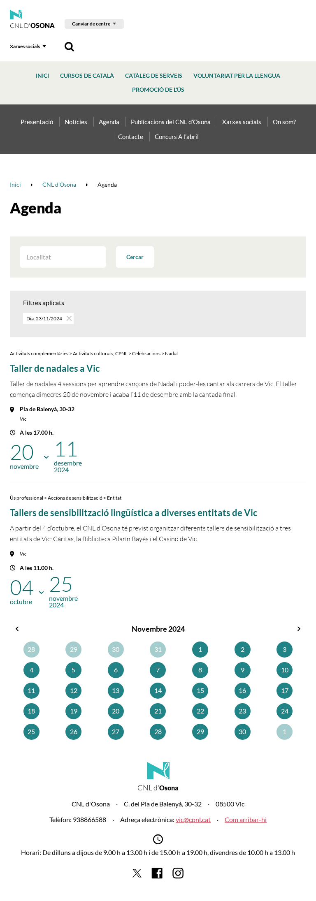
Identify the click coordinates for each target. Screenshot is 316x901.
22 (200, 711)
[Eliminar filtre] (68, 318)
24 (284, 711)
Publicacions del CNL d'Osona (171, 121)
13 (115, 690)
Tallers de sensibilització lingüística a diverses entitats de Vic (134, 512)
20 (115, 711)
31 (158, 649)
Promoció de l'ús (158, 89)
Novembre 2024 (158, 628)
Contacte (130, 136)
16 (242, 690)
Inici (42, 75)
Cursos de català (87, 75)
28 (31, 649)
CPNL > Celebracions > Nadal (146, 353)
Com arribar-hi (246, 819)
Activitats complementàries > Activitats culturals (61, 353)
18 (31, 711)
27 (115, 731)
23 (242, 711)
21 (158, 711)
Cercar (135, 256)
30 (115, 649)
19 (73, 711)
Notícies (76, 121)
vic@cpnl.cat (193, 819)
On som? (284, 121)
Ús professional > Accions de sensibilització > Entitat (65, 498)
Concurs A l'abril (177, 136)
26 (73, 731)
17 (284, 690)
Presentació (37, 121)
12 (73, 690)
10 (284, 670)
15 (200, 690)
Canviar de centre (91, 24)
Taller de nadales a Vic (55, 368)
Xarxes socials (25, 46)
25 (31, 731)
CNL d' (32, 25)
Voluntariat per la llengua (236, 75)
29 (73, 649)
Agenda (109, 121)
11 (31, 690)
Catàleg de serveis (153, 75)
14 (158, 690)
